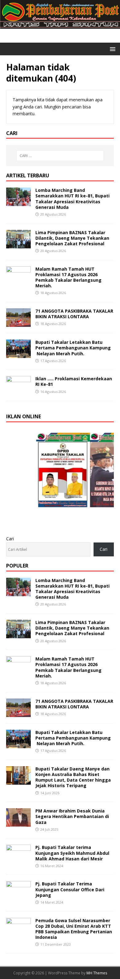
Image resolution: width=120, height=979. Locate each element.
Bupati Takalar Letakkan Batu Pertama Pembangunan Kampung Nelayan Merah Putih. (73, 347)
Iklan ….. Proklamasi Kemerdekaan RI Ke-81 (73, 381)
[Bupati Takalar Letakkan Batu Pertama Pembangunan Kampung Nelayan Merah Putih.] (18, 354)
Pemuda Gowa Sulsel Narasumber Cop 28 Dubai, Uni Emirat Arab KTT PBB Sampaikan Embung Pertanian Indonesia (73, 929)
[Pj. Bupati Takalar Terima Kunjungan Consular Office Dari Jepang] (18, 896)
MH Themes (96, 973)
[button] (111, 48)
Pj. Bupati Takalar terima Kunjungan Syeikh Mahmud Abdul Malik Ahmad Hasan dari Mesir (72, 852)
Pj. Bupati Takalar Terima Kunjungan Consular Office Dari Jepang (69, 889)
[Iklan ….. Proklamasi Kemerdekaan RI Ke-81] (18, 391)
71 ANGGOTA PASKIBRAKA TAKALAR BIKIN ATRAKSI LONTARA (74, 313)
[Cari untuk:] (60, 155)
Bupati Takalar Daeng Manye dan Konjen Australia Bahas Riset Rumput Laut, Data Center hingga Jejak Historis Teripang (73, 777)
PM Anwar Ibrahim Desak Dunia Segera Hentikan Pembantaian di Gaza (72, 816)
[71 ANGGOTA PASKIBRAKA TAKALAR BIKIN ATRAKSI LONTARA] (18, 323)
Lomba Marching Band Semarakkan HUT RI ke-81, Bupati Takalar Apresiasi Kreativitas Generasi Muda (72, 198)
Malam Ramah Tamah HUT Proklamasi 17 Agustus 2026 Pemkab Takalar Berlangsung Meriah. (68, 277)
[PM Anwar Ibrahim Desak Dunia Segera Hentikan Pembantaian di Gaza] (18, 823)
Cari (10, 539)
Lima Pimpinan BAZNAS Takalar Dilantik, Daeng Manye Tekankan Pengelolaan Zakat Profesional (72, 238)
